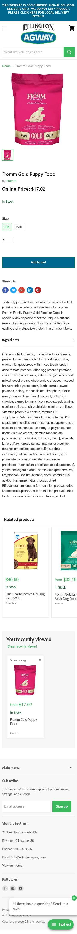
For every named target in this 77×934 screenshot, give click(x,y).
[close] (40, 660)
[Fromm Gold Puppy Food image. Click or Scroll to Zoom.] (38, 109)
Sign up (62, 806)
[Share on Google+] (21, 290)
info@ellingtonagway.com (28, 857)
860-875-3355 (22, 849)
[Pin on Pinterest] (38, 290)
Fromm (11, 180)
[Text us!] (60, 925)
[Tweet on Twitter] (13, 290)
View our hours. (12, 865)
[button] (38, 340)
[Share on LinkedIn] (30, 290)
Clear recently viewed (22, 646)
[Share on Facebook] (5, 290)
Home (6, 65)
